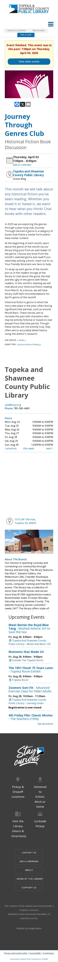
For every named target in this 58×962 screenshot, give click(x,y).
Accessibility (35, 953)
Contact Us (29, 852)
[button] (50, 24)
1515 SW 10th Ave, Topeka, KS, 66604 (25, 521)
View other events (29, 61)
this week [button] (28, 448)
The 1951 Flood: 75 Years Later (31, 669)
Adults (21, 340)
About (29, 869)
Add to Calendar (22, 164)
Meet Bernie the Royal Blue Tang (29, 628)
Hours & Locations (16, 30)
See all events (45, 723)
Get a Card (26, 34)
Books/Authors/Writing (28, 344)
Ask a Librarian (29, 861)
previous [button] (11, 448)
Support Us (29, 887)
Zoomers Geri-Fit (30, 689)
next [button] (49, 448)
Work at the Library (30, 878)
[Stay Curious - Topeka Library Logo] (29, 756)
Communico (48, 953)
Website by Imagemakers (29, 928)
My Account (39, 30)
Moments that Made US (26, 652)
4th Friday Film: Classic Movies (31, 717)
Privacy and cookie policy (16, 953)
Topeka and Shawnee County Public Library (28, 173)
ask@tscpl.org (13, 405)
